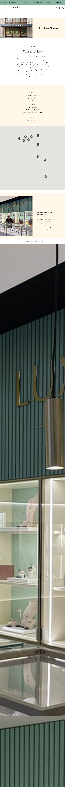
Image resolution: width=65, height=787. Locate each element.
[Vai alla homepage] (26, 12)
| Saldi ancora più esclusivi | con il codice (39, 2)
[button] (37, 156)
